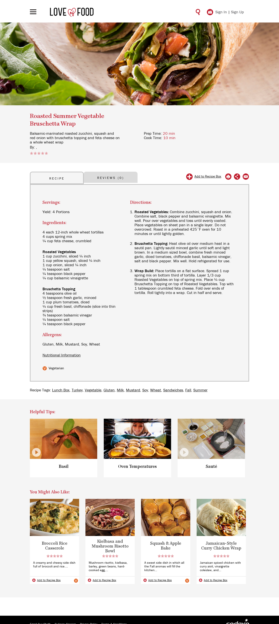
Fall (188, 390)
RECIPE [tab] (57, 178)
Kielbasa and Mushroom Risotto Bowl (110, 546)
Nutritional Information (62, 355)
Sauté (211, 466)
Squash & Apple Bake (165, 546)
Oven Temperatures (137, 466)
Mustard (133, 390)
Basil (63, 466)
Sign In (221, 12)
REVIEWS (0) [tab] (110, 178)
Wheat (155, 390)
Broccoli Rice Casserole (54, 546)
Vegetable (93, 390)
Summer (200, 390)
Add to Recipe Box (207, 176)
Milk (120, 390)
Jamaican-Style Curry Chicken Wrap (221, 546)
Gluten (109, 390)
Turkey (77, 390)
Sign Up (237, 12)
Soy (145, 390)
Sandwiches (173, 390)
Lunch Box (61, 390)
